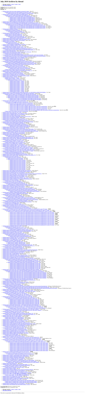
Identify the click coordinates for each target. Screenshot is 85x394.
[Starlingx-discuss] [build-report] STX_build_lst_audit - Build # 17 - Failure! (17, 146)
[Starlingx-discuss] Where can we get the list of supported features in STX (16, 256)
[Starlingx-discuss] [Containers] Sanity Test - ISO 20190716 (14, 237)
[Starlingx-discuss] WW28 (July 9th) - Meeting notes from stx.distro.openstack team (18, 138)
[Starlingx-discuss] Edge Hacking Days (10, 363)
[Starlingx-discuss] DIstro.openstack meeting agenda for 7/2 (14, 38)
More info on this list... (7, 5)
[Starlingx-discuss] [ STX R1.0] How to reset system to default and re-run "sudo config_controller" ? (21, 309)
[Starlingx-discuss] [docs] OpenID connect (11, 334)
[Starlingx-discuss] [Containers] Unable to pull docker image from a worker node (18, 296)
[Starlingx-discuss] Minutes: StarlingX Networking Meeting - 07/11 (15, 175)
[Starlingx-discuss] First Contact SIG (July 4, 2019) (12, 112)
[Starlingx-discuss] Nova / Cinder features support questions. (14, 133)
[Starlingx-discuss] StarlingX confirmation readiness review (14, 357)
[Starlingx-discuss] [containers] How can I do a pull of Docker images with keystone (18, 129)
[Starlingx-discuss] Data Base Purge (9, 50)
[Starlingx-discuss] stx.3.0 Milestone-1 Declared (12, 280)
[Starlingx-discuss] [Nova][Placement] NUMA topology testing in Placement (17, 231)
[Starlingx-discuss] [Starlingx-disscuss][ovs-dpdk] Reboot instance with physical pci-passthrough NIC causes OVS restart (25, 209)
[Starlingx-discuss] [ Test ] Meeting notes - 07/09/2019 (13, 143)
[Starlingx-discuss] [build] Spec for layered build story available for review (16, 322)
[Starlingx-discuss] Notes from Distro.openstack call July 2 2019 (14, 47)
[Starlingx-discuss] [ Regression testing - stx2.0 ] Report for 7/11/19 (15, 174)
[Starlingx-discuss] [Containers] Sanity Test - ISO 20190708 (14, 132)
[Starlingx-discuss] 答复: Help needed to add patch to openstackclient (20, 102)
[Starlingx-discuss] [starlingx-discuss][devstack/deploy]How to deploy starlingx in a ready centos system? (22, 339)
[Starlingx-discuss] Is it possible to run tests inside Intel (13, 181)
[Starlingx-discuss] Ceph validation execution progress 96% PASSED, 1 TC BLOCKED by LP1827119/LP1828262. (24, 92)
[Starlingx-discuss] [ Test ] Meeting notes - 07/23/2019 (13, 319)
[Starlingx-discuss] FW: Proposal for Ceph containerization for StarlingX (18, 201)
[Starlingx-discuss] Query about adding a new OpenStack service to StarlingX (17, 372)
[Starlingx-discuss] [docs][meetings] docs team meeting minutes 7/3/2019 (16, 75)
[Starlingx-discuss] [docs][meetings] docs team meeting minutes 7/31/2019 (16, 384)
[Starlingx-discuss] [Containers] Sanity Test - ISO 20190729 (14, 358)
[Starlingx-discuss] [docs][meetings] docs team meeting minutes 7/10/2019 (16, 171)
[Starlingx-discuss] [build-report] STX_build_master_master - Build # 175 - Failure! (18, 150)
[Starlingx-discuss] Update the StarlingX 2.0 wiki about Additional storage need (17, 178)
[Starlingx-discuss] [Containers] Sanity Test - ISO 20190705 (14, 118)
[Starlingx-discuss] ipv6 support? (9, 41)
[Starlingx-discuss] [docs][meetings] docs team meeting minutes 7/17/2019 (16, 250)
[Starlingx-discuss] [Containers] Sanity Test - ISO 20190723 (14, 321)
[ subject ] (12, 4)
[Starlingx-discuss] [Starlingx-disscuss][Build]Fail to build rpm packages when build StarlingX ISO (21, 337)
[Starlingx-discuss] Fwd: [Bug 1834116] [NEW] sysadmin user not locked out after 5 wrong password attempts (23, 54)
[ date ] (19, 4)
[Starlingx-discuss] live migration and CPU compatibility (13, 359)
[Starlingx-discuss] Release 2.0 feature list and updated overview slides (16, 378)
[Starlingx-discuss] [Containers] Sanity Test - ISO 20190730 (14, 370)
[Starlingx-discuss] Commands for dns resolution (12, 377)
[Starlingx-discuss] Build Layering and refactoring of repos (13, 233)
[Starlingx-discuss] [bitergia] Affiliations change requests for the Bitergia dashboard (18, 369)
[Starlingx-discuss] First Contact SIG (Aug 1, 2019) (12, 379)
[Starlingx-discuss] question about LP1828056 (11, 194)
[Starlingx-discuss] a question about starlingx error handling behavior (15, 14)
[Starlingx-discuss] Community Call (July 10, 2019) (12, 139)
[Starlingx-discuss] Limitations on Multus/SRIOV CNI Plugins (14, 44)
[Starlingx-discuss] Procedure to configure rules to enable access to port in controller (18, 197)
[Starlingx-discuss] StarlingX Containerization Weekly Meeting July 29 (16, 355)
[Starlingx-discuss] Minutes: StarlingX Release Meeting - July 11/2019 (16, 177)
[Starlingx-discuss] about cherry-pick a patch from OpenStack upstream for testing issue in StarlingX (21, 269)
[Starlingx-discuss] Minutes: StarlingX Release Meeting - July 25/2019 (16, 333)
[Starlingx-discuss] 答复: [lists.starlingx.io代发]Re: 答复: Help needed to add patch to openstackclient (28, 106)
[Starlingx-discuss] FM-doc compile (9, 368)
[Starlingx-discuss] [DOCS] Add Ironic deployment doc (13, 59)
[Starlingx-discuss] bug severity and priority (11, 156)
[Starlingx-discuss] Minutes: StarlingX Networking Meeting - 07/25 (15, 332)
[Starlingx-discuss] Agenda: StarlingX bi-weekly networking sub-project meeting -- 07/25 (19, 323)
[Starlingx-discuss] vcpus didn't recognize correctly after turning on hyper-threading (18, 121)
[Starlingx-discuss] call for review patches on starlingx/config (14, 127)
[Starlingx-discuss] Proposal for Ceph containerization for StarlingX (15, 200)
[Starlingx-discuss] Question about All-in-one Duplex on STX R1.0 (15, 119)
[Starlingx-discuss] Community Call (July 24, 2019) (12, 311)
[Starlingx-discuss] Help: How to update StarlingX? (12, 316)
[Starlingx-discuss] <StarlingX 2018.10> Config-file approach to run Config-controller (19, 360)
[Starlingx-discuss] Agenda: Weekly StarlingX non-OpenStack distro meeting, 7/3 (18, 48)
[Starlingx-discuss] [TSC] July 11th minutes (11, 179)
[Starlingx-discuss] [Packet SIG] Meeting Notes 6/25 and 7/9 (14, 186)
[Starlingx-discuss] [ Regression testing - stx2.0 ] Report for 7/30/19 (15, 371)
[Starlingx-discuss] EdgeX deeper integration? (11, 134)
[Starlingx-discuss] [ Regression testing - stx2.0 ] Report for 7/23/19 (15, 320)
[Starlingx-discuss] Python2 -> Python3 (10, 76)
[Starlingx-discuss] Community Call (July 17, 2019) (12, 225)
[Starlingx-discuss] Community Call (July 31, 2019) (12, 366)
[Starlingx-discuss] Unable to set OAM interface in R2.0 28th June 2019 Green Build (18, 93)
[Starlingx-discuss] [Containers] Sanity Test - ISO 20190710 (14, 172)
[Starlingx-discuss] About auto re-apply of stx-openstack (13, 73)
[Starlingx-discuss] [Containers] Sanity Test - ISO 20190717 (14, 251)
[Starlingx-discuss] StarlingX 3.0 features (10, 28)
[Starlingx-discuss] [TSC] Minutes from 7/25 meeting (12, 376)
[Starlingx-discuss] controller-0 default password (12, 71)
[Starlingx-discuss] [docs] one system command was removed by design (16, 11)
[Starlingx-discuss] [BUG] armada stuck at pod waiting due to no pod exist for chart (18, 21)
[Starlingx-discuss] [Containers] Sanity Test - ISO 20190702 (14, 58)
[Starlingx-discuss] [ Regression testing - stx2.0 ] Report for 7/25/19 (15, 329)
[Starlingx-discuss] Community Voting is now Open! (12, 232)
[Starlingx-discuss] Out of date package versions (12, 52)
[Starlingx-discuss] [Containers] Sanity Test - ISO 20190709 (14, 144)
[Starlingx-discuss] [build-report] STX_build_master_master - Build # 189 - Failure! (18, 290)
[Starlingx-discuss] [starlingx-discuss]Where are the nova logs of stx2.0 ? (16, 351)
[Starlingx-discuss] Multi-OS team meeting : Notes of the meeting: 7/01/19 (16, 39)
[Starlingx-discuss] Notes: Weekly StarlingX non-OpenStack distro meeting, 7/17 (18, 244)
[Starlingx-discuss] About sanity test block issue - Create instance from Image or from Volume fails (21, 304)
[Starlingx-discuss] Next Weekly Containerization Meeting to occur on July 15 (17, 116)
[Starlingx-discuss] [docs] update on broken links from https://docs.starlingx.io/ (17, 170)
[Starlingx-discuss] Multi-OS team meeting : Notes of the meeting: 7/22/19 (16, 289)
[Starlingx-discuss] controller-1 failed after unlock (12, 240)
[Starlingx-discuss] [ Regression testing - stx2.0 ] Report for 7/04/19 (15, 113)
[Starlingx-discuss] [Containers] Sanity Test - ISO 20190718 (14, 257)
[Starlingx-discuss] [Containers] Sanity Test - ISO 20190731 (14, 383)
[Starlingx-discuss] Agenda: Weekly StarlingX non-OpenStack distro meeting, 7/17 (18, 230)
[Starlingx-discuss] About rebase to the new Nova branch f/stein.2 (15, 205)
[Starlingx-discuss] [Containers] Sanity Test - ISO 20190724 (14, 325)
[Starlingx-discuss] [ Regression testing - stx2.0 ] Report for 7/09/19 (15, 145)
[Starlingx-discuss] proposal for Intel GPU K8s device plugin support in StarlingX (18, 188)
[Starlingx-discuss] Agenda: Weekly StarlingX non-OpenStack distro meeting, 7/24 (18, 313)
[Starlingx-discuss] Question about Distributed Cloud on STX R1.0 (15, 153)
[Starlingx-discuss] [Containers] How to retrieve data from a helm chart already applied (19, 380)
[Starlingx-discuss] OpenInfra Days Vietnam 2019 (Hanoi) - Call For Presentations (18, 185)
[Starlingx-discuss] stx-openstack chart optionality (12, 284)
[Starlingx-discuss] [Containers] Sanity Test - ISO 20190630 (14, 40)
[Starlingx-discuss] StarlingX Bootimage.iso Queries (12, 151)
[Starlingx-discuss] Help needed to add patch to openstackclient (14, 100)
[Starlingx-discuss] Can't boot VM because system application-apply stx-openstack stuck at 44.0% (21, 22)
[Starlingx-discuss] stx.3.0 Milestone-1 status (11, 202)
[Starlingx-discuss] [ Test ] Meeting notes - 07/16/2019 (13, 239)
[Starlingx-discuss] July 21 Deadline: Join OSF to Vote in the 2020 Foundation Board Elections (20, 249)
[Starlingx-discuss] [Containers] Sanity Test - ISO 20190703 (14, 74)
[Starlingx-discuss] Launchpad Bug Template (11, 117)
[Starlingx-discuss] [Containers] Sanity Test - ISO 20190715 (14, 204)
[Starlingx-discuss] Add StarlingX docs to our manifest (13, 248)
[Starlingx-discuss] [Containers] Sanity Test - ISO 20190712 (14, 187)
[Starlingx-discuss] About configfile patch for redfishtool (13, 122)
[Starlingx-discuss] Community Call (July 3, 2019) (12, 45)
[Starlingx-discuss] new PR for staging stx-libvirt (12, 115)
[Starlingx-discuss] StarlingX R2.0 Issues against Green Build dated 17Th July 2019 (18, 258)
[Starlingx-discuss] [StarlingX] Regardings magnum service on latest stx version (17, 61)
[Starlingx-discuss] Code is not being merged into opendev (13, 327)
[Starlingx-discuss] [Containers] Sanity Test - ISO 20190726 (14, 336)
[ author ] (16, 4)
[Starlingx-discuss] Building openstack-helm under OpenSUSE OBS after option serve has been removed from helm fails (25, 286)
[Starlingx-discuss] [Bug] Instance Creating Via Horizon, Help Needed (16, 126)
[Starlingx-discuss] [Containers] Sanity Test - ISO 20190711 (14, 176)
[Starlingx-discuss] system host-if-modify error (11, 33)
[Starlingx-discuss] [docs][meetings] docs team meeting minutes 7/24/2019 (16, 324)
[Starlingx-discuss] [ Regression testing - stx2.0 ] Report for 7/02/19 (15, 57)
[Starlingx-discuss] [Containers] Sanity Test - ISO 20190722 (14, 292)
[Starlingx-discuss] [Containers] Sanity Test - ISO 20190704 (14, 114)
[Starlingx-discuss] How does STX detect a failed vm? (13, 315)
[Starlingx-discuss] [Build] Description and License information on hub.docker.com (18, 278)
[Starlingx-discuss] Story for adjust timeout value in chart (13, 252)
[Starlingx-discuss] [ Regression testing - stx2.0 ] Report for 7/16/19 (15, 238)
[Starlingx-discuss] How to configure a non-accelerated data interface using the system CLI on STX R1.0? (22, 173)
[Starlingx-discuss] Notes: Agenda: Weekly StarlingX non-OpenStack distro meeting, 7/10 (19, 154)
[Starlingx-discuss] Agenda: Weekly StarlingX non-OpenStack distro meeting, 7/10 (18, 137)
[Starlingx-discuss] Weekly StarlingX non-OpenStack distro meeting (15, 364)
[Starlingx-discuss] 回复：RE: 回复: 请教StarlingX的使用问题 (15, 373)
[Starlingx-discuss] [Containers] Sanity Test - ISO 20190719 (14, 283)
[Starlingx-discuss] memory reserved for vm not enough (13, 65)
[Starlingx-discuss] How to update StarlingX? (11, 253)
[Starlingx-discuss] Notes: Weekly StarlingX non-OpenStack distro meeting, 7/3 (17, 70)
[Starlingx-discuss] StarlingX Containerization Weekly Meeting (14, 192)
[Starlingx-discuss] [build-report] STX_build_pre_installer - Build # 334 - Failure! (18, 148)
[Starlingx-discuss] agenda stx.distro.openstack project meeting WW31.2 (16, 356)
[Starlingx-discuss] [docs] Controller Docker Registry (12, 246)
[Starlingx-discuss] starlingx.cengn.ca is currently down (13, 141)
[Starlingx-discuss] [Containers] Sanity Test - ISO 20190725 (14, 330)
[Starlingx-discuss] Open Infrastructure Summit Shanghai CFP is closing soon (17, 51)
